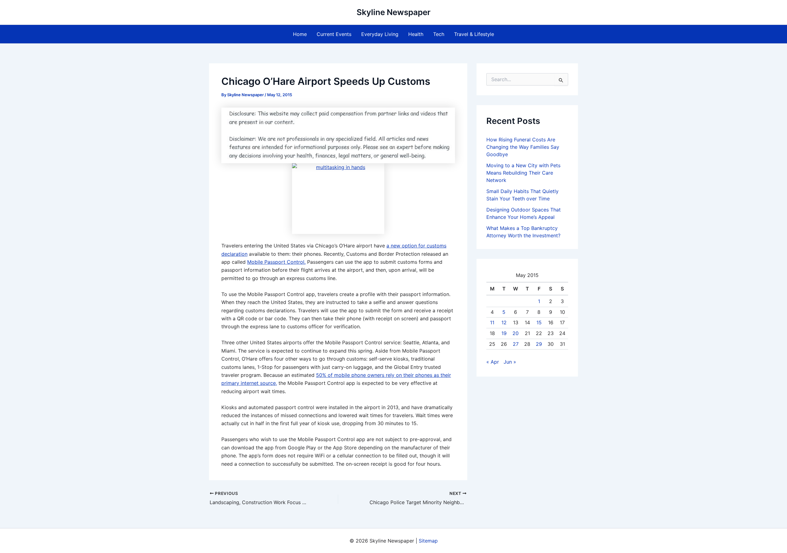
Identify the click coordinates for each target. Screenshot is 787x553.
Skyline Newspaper (393, 12)
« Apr (492, 362)
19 (504, 333)
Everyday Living (379, 34)
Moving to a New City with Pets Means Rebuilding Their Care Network (523, 172)
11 (492, 322)
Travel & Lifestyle (474, 34)
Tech (438, 34)
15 (539, 322)
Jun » (510, 362)
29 (539, 344)
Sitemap (428, 541)
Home (300, 34)
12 (504, 322)
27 (516, 344)
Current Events (334, 34)
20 (515, 333)
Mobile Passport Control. (276, 262)
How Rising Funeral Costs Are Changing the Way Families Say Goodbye (522, 146)
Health (415, 34)
